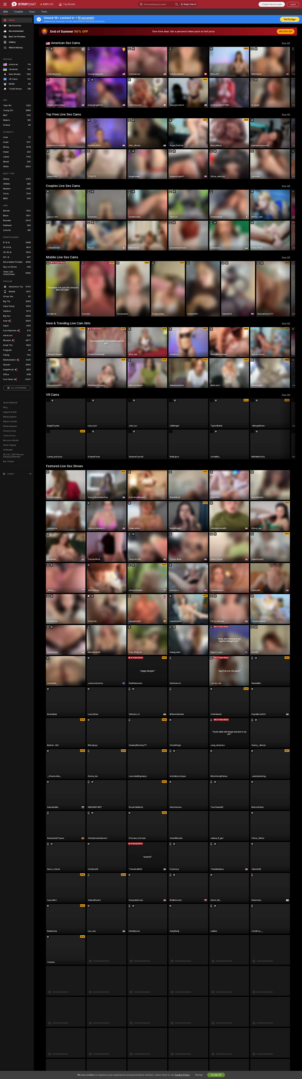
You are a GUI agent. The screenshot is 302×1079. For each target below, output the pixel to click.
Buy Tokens (8, 461)
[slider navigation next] (287, 77)
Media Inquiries (10, 426)
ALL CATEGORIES (19, 388)
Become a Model (11, 440)
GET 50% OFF (285, 31)
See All (286, 43)
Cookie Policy (182, 1075)
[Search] (176, 4)
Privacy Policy (9, 431)
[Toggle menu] (5, 4)
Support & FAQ (10, 412)
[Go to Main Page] (24, 4)
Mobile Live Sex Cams (62, 257)
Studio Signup (9, 445)
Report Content (10, 421)
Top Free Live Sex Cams (63, 114)
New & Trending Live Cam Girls (68, 323)
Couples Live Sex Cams (63, 186)
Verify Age (290, 19)
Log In (293, 4)
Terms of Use (9, 436)
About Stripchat (10, 403)
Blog (5, 407)
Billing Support (10, 417)
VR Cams (52, 395)
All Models (8, 450)
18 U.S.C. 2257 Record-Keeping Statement (13, 455)
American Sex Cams (65, 43)
